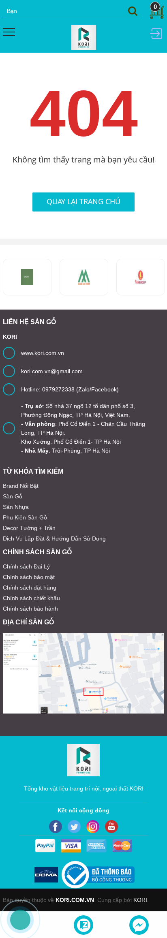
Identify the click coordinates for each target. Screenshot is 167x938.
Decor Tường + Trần (29, 528)
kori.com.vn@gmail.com (52, 371)
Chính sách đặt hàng (29, 587)
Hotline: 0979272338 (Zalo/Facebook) (70, 389)
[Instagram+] (92, 826)
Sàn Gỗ (12, 496)
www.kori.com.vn (42, 353)
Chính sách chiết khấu (31, 598)
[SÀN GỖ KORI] (140, 277)
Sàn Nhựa (16, 507)
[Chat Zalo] (83, 925)
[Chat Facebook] (139, 925)
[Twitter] (74, 826)
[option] (84, 277)
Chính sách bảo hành (30, 608)
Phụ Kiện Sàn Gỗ (25, 517)
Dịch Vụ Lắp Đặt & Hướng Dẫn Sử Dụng (54, 538)
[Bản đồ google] (83, 673)
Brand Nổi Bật (21, 486)
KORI (140, 900)
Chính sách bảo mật (29, 577)
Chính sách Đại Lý (26, 566)
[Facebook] (55, 826)
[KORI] (83, 37)
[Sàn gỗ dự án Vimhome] (84, 277)
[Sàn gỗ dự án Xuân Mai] (27, 277)
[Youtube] (111, 826)
